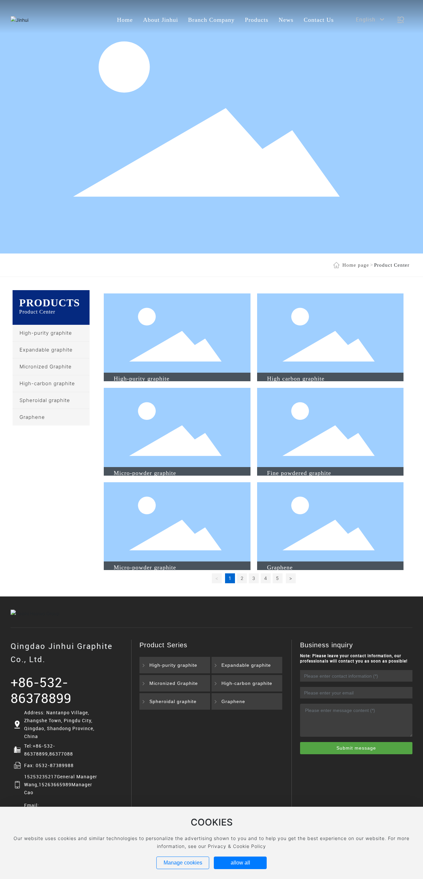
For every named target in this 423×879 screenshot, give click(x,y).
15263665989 (55, 784)
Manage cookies (183, 862)
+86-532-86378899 (41, 690)
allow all (240, 862)
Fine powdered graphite (299, 473)
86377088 (61, 754)
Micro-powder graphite (145, 473)
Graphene (280, 567)
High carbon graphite (296, 378)
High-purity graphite (142, 378)
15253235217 (40, 776)
